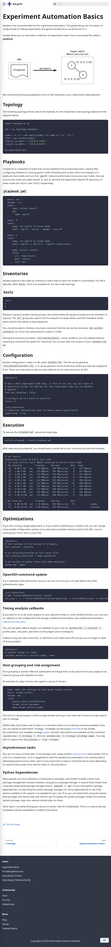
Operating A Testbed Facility (16, 880)
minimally (76, 728)
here (84, 29)
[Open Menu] (104, 940)
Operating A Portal (11, 875)
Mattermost (8, 904)
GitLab (5, 924)
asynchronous (80, 753)
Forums (6, 899)
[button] (4, 4)
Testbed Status (9, 928)
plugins (46, 732)
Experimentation (10, 867)
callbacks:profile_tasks (14, 621)
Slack (4, 895)
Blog (4, 919)
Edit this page (13, 824)
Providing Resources (12, 871)
